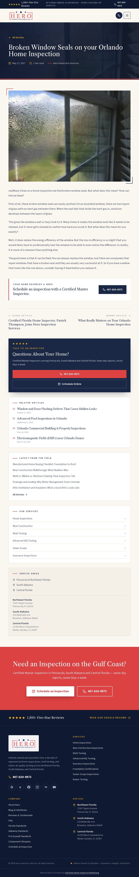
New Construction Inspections (88, 748)
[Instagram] (37, 787)
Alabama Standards (18, 831)
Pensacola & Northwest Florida (33, 580)
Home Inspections (22, 518)
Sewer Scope (20, 548)
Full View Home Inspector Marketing (82, 872)
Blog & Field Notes (17, 810)
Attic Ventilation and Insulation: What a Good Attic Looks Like (46, 488)
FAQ (10, 820)
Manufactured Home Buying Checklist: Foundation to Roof (44, 464)
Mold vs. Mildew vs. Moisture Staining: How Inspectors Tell (44, 476)
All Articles (18, 37)
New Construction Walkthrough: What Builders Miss (40, 470)
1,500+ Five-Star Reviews (29, 4)
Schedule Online (71, 384)
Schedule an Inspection (53, 691)
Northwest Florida (86, 805)
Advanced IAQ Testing (24, 541)
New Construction (23, 526)
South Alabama (24, 585)
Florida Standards (17, 826)
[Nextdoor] (45, 787)
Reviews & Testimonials (20, 815)
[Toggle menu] (127, 15)
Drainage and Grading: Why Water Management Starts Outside (46, 482)
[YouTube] (54, 787)
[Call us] (119, 15)
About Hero (14, 805)
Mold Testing (20, 533)
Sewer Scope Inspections (86, 774)
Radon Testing (80, 779)
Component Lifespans (19, 841)
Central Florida (24, 590)
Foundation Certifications (85, 769)
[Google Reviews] (11, 787)
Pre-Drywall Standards (19, 836)
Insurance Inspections (25, 555)
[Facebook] (28, 787)
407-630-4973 (121, 4)
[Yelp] (20, 787)
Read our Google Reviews (108, 717)
